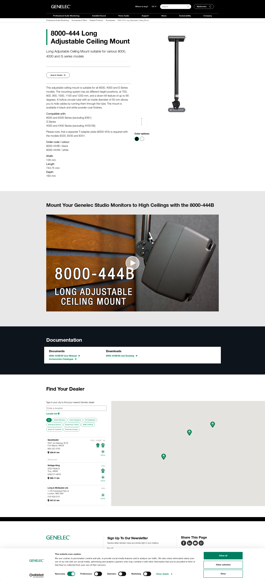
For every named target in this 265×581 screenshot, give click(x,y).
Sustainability (185, 16)
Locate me (52, 413)
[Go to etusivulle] (73, 538)
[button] (163, 457)
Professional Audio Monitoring (66, 16)
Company (207, 16)
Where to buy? (141, 6)
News (163, 16)
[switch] (98, 574)
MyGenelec (202, 6)
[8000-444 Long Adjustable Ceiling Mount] (195, 543)
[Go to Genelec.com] (61, 6)
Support (145, 16)
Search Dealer (57, 75)
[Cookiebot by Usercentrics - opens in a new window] (37, 576)
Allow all (223, 555)
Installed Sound (99, 16)
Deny (223, 573)
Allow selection (223, 565)
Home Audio (123, 16)
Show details (162, 574)
